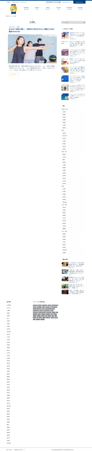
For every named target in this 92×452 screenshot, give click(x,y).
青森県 (64, 114)
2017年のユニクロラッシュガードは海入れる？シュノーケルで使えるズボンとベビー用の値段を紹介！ (77, 35)
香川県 (64, 220)
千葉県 (64, 141)
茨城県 (64, 143)
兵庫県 (64, 191)
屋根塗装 (38, 315)
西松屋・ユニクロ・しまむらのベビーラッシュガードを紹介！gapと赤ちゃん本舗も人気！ (77, 60)
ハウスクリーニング (37, 308)
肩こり (56, 317)
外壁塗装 (48, 314)
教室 (53, 315)
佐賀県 (64, 236)
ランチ (52, 310)
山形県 (64, 125)
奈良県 (64, 196)
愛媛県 (64, 228)
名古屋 (64, 157)
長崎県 (64, 239)
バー (43, 308)
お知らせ (9, 307)
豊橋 (64, 159)
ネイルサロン (54, 307)
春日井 (34, 317)
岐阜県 (64, 162)
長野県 (64, 173)
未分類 (8, 384)
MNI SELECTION (62, 449)
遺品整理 (38, 319)
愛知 (46, 315)
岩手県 (64, 117)
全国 (8, 318)
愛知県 (64, 154)
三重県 (64, 165)
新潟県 (64, 175)
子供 (52, 314)
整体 (56, 315)
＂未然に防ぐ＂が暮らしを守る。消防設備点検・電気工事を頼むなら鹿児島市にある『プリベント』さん (76, 272)
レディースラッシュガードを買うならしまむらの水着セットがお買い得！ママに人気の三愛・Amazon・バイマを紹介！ (77, 78)
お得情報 (9, 305)
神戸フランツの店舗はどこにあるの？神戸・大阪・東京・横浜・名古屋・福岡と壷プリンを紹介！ (77, 43)
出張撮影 (35, 314)
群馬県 (64, 149)
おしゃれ (35, 305)
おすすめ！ (44, 305)
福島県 (64, 127)
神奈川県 (65, 135)
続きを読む (13, 74)
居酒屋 (34, 315)
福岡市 (40, 317)
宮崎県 (64, 247)
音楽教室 (42, 319)
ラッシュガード (46, 310)
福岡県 (64, 234)
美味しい (48, 317)
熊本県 (64, 244)
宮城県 (64, 119)
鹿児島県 (65, 250)
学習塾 (55, 314)
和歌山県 (65, 202)
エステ (49, 305)
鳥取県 (64, 212)
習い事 (52, 317)
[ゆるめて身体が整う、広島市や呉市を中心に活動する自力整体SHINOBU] (32, 62)
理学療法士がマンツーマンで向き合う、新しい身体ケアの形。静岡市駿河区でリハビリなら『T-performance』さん (76, 280)
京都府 (64, 194)
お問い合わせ (80, 2)
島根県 (64, 215)
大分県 (64, 242)
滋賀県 (64, 199)
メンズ (41, 310)
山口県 (64, 218)
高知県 (64, 226)
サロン (43, 307)
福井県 (64, 183)
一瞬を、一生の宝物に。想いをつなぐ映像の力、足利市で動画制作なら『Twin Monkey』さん (76, 292)
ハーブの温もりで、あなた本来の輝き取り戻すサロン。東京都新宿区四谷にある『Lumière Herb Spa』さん (76, 265)
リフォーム (35, 312)
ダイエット (48, 307)
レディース (49, 312)
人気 (57, 312)
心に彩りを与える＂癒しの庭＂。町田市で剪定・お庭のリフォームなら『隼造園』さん (76, 286)
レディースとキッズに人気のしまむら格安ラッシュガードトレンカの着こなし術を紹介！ (77, 96)
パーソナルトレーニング (50, 308)
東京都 (64, 133)
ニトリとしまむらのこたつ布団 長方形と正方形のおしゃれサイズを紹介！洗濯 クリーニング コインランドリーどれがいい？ (77, 52)
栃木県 (64, 146)
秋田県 (64, 122)
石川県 (64, 180)
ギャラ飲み (39, 307)
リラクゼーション (42, 312)
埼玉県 (64, 138)
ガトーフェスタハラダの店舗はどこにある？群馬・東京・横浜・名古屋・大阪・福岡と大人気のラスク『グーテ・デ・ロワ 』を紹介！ (77, 69)
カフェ (34, 307)
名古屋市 (43, 314)
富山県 (64, 178)
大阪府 (64, 188)
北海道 (64, 111)
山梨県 (64, 170)
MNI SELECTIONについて (67, 2)
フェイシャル (35, 310)
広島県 (64, 210)
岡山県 (64, 207)
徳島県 (64, 223)
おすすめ (39, 305)
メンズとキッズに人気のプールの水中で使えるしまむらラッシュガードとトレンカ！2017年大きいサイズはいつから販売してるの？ (77, 87)
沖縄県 (64, 252)
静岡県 (64, 167)
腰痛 (34, 319)
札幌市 (8, 387)
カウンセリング (55, 305)
